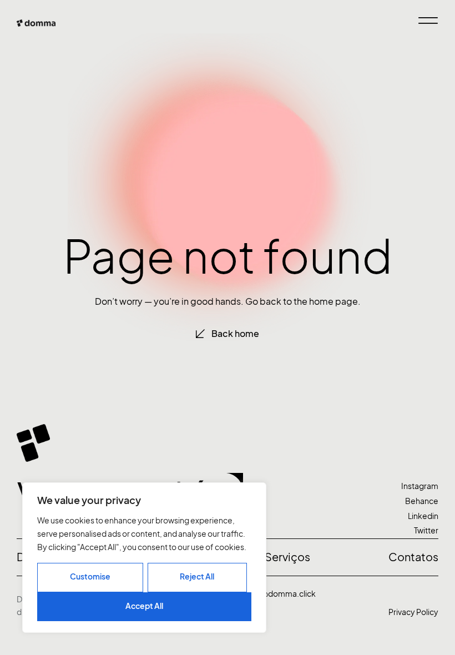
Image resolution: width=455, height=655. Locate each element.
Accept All (144, 606)
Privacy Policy (413, 612)
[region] (144, 557)
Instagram (419, 486)
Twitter (426, 530)
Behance (421, 501)
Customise (90, 576)
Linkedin (423, 516)
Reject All (197, 576)
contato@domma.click (274, 593)
